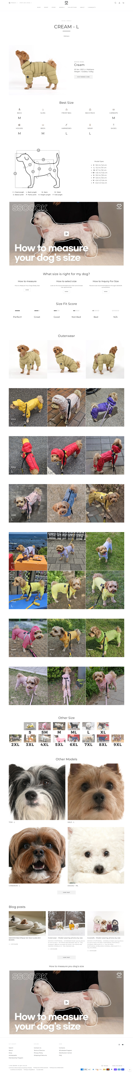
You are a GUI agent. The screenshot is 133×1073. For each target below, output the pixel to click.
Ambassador (13, 1055)
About (11, 1050)
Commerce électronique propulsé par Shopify (20, 1067)
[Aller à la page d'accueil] (66, 3)
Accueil (64, 20)
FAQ (60, 1055)
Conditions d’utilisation (16, 1069)
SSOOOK (15, 1065)
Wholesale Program (65, 1050)
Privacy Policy (38, 1053)
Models (69, 20)
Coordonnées (39, 1069)
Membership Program (16, 1058)
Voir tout (66, 892)
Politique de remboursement (40, 1067)
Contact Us (37, 1048)
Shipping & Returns (40, 1055)
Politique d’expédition (29, 1069)
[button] (115, 3)
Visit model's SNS (83, 76)
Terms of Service (39, 1050)
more (27, 289)
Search (11, 1048)
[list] (66, 122)
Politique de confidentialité (56, 1067)
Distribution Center (65, 1053)
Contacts (62, 1048)
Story (10, 1053)
